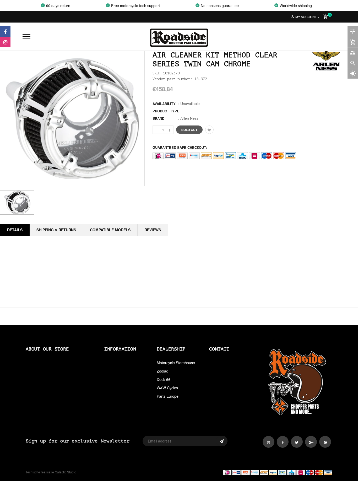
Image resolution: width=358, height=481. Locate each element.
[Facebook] (5, 31)
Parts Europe (167, 396)
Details (15, 229)
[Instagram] (5, 42)
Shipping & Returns (56, 229)
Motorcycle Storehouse (176, 362)
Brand (158, 118)
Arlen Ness (189, 118)
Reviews (152, 229)
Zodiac (162, 371)
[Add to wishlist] (209, 129)
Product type (166, 110)
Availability (164, 103)
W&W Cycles (167, 387)
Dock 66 (163, 379)
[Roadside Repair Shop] (257, 472)
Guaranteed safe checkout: (180, 147)
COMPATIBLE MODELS (110, 229)
